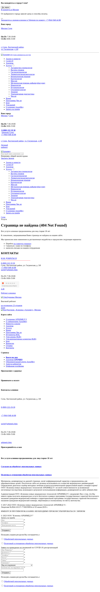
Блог (8, 103)
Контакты (10, 348)
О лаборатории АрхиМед (16, 321)
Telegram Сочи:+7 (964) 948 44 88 (8, 133)
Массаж (14, 81)
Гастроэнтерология (19, 72)
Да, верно (5, 7)
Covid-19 (9, 61)
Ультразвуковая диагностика (22, 94)
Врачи (8, 98)
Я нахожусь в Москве (10, 10)
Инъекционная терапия (20, 76)
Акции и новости (13, 59)
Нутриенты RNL (13, 335)
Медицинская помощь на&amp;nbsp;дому (28, 83)
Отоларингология (18, 90)
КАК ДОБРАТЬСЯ (9, 258)
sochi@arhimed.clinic (9, 270)
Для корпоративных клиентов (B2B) (21, 339)
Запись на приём (13, 109)
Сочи (10, 28)
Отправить (6, 530)
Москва (4, 28)
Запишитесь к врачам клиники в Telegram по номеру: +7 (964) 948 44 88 (31, 20)
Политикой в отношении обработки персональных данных (28, 543)
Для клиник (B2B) (13, 337)
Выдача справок (17, 70)
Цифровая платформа (15, 366)
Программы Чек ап (14, 101)
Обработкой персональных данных (18, 539)
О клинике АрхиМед (14, 107)
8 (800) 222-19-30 (8, 407)
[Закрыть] (2, 18)
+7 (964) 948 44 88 (8, 268)
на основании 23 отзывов (11, 305)
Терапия (14, 92)
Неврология (16, 85)
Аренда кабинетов (13, 364)
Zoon (3, 308)
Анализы (9, 63)
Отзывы (9, 346)
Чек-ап (13, 96)
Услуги (9, 66)
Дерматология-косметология (23, 74)
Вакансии (10, 343)
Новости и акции (13, 324)
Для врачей (10, 105)
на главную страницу (22, 244)
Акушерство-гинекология (21, 68)
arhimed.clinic (6, 442)
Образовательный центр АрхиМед (20, 362)
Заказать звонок (7, 158)
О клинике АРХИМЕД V (16, 319)
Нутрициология (17, 87)
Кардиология (16, 79)
